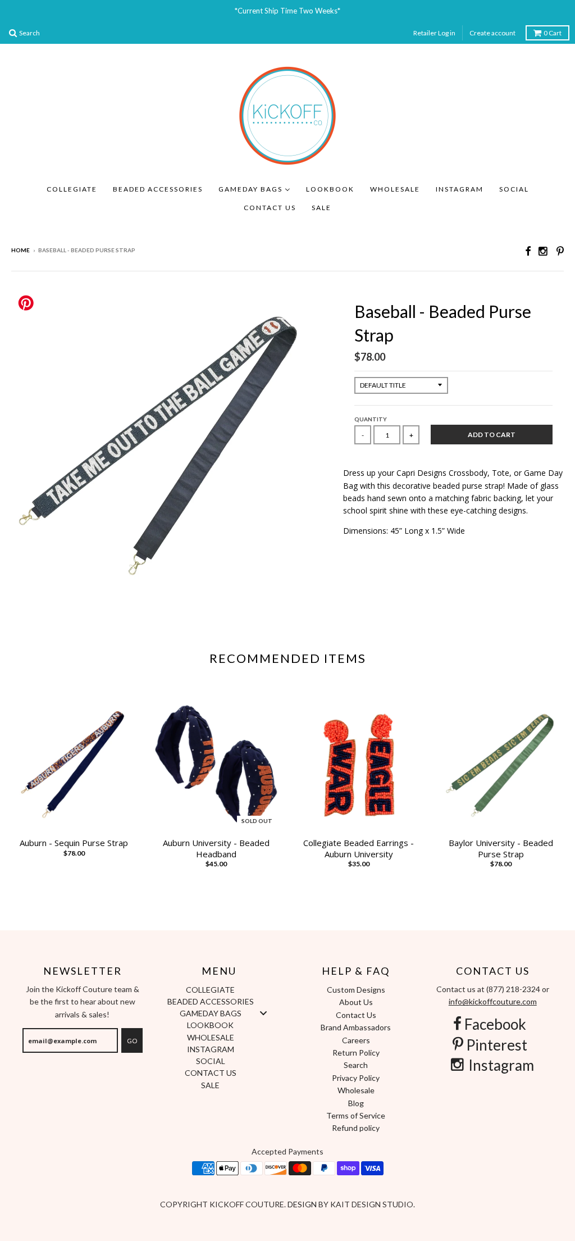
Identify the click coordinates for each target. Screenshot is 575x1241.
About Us (356, 1002)
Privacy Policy (356, 1078)
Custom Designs (356, 989)
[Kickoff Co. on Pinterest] (560, 251)
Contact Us (356, 1015)
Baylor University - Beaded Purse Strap (501, 849)
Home (20, 250)
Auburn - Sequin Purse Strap (74, 843)
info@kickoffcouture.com (493, 1001)
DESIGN (303, 1204)
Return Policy (356, 1052)
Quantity (370, 419)
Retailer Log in (434, 33)
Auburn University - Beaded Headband (216, 849)
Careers (356, 1040)
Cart (553, 33)
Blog (356, 1103)
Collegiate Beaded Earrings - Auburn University (358, 849)
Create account (492, 33)
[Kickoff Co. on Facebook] (528, 251)
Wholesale (356, 1090)
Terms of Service (355, 1115)
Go (132, 1040)
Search (356, 1065)
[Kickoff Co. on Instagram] (544, 251)
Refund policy (356, 1128)
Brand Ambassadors (356, 1027)
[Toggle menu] (263, 1013)
